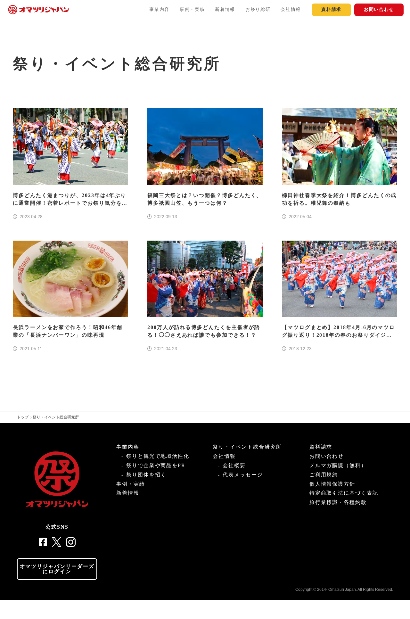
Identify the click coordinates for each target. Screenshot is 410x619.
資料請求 (331, 9)
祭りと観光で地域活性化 (157, 456)
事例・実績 (192, 9)
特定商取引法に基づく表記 (343, 493)
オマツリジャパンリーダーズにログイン (57, 569)
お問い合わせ (379, 9)
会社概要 (234, 465)
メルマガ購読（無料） (338, 465)
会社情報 (291, 9)
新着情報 (225, 9)
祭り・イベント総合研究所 (56, 417)
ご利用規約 (323, 474)
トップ (23, 417)
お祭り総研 (257, 9)
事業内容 (159, 9)
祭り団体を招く (146, 474)
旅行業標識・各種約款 (338, 502)
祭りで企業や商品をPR (155, 465)
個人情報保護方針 (332, 484)
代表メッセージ (243, 474)
